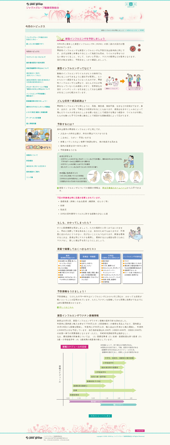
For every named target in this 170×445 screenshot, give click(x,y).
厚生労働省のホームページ (114, 188)
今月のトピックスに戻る (100, 416)
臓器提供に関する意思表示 (36, 166)
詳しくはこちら (66, 307)
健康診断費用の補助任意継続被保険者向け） (38, 81)
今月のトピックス (132, 30)
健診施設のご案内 (34, 74)
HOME (142, 30)
